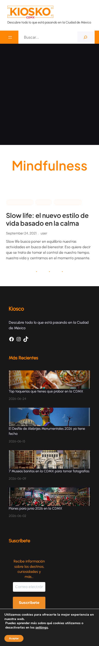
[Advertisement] (49, 95)
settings (41, 627)
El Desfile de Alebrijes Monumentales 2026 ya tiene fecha (47, 431)
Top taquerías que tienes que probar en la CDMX (46, 391)
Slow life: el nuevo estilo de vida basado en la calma (47, 219)
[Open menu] (10, 37)
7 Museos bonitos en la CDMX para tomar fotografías (49, 471)
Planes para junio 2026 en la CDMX (36, 508)
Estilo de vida (20, 202)
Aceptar (14, 638)
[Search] (85, 37)
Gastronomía (68, 202)
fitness (43, 202)
